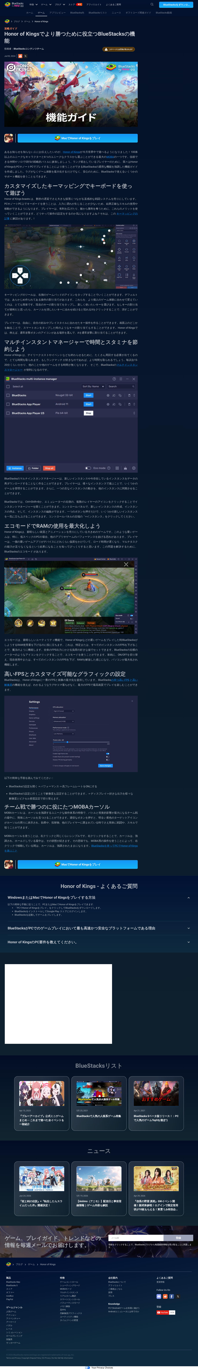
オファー (10, 1291)
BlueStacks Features (162, 346)
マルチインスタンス (69, 1291)
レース (9, 1328)
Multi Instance (170, 339)
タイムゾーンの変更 (69, 1319)
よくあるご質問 (113, 4)
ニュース (116, 12)
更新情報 (161, 1281)
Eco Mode (181, 346)
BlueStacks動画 (164, 12)
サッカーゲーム (13, 1341)
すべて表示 (174, 305)
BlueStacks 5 (12, 1284)
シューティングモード (70, 1284)
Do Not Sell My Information (62, 1357)
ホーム (29, 12)
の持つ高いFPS (120, 680)
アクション (11, 1314)
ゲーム (44, 4)
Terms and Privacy (13, 1357)
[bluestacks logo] (14, 4)
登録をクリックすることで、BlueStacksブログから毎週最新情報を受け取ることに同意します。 (149, 1244)
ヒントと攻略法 (160, 326)
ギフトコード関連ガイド (138, 12)
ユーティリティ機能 (69, 1315)
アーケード (11, 1321)
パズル (9, 1324)
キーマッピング (180, 326)
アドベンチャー (13, 1317)
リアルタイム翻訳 (68, 1295)
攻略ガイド (156, 65)
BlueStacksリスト (98, 12)
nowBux (9, 1295)
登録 (178, 1236)
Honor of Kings (41, 21)
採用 (110, 1291)
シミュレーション (14, 1331)
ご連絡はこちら (115, 1288)
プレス (111, 1295)
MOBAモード (66, 1288)
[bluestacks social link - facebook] (171, 1295)
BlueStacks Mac (13, 1281)
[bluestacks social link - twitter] (178, 1295)
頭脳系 (182, 332)
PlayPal (9, 1298)
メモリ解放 (65, 1305)
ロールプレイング (14, 1335)
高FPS (63, 1308)
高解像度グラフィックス (71, 1312)
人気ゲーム (11, 1310)
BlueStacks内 (77, 12)
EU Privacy (46, 1357)
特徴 (32, 4)
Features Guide (159, 352)
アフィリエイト (94, 4)
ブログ (58, 4)
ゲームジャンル (14, 1306)
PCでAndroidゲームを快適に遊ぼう (124, 1307)
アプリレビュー (57, 12)
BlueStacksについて (117, 1281)
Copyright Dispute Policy (31, 1357)
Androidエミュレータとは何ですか (123, 1310)
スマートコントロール (163, 332)
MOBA (155, 339)
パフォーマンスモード (70, 1301)
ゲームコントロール (69, 1281)
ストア (75, 4)
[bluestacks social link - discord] (159, 1295)
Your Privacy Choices (102, 1366)
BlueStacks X (178, 352)
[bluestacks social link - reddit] (165, 1295)
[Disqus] (58, 1002)
